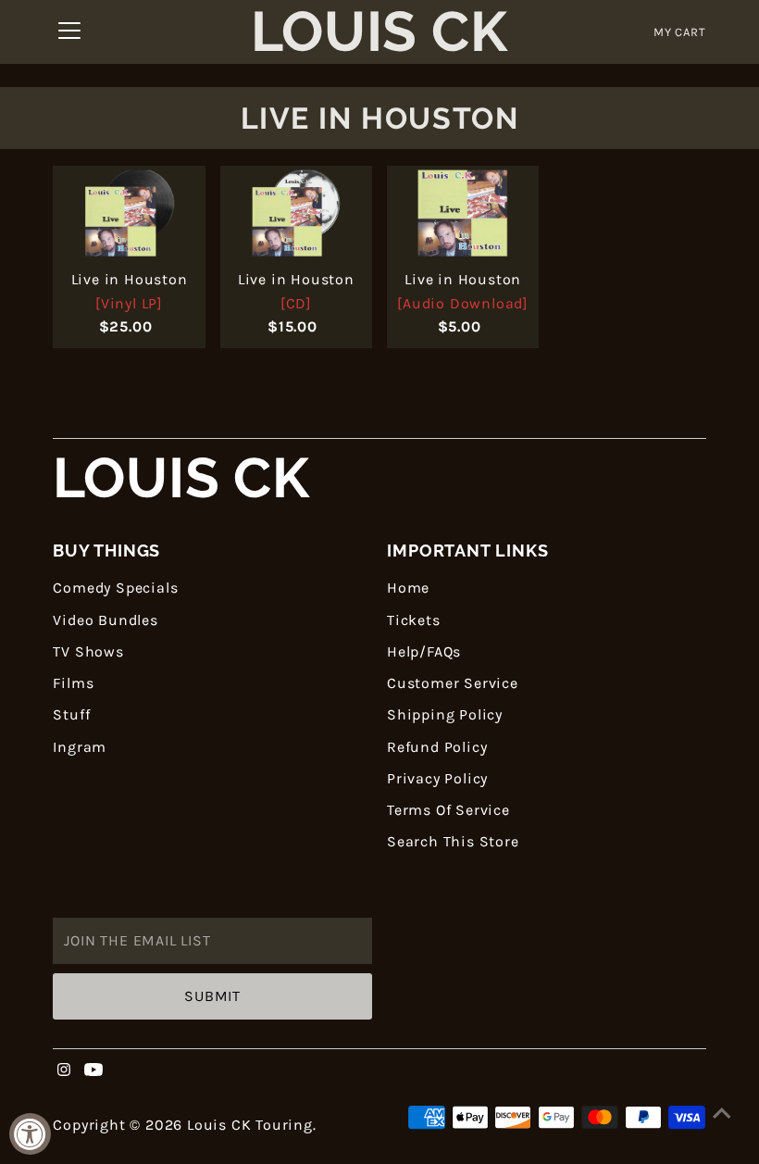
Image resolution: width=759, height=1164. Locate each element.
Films (73, 683)
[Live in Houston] (129, 213)
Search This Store (453, 841)
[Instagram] (64, 1071)
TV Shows (88, 651)
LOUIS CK (181, 478)
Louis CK (379, 32)
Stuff (71, 714)
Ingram (79, 747)
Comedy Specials (115, 587)
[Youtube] (93, 1071)
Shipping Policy (445, 714)
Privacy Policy (437, 778)
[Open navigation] (69, 32)
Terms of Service (448, 810)
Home (408, 587)
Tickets (414, 620)
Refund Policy (437, 747)
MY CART (679, 32)
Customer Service (452, 683)
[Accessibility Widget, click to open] (30, 1134)
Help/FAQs (424, 651)
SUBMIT (212, 996)
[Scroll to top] (721, 1113)
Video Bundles (105, 620)
